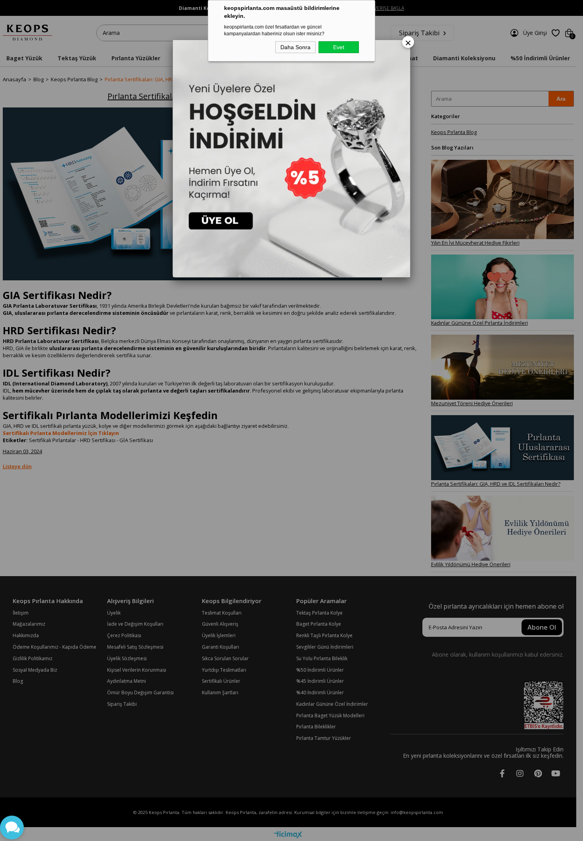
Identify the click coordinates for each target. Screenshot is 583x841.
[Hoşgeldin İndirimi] (291, 158)
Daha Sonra (295, 47)
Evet (338, 47)
